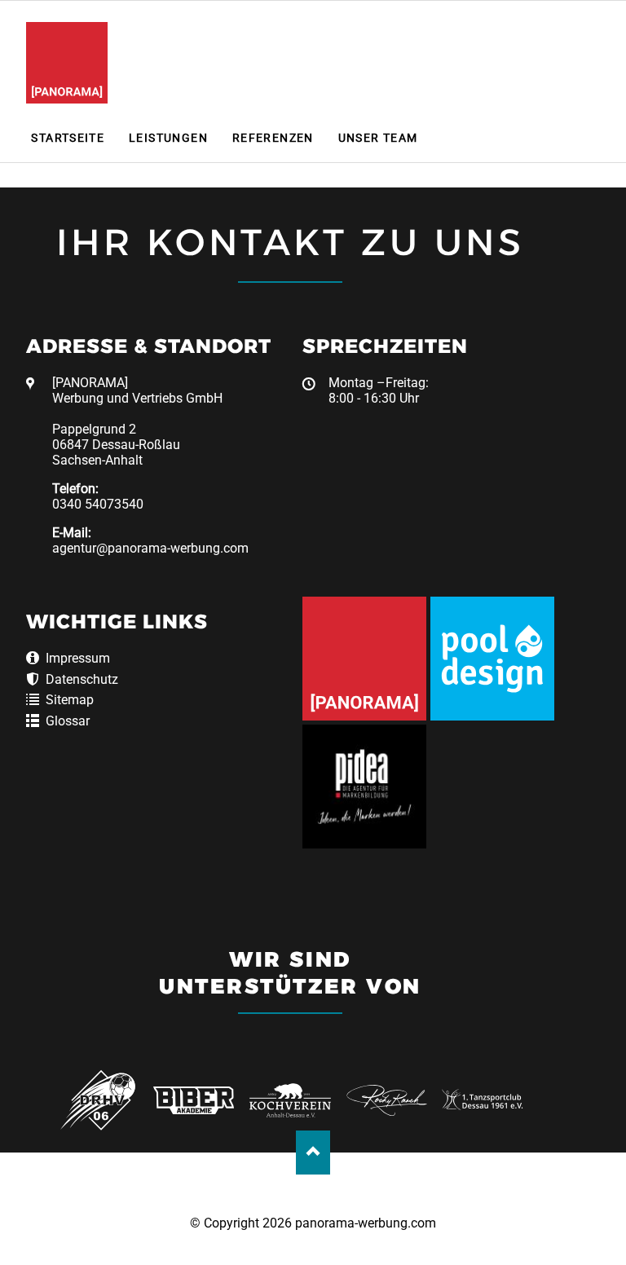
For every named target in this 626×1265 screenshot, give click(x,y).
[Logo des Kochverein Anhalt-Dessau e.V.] (289, 1100)
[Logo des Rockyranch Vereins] (386, 1100)
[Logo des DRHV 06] (97, 1100)
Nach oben (313, 1152)
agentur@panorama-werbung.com (150, 548)
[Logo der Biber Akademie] (193, 1100)
